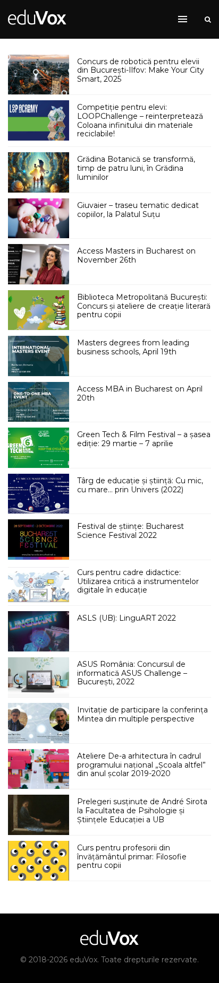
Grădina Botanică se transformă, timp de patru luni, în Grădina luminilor (136, 168)
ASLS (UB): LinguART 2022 (126, 618)
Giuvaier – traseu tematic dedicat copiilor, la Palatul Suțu (138, 210)
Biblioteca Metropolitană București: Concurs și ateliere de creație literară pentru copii (143, 306)
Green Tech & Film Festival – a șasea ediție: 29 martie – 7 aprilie (143, 439)
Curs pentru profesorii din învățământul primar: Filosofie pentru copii (132, 857)
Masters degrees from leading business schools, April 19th (133, 347)
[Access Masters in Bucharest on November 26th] (38, 264)
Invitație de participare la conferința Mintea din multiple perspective (142, 714)
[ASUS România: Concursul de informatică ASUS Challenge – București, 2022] (38, 677)
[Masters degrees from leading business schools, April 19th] (38, 356)
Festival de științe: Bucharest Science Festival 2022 (130, 530)
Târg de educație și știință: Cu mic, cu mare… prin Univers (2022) (140, 485)
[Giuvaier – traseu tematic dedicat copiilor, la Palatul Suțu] (38, 218)
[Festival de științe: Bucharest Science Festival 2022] (38, 539)
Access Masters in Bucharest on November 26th (136, 255)
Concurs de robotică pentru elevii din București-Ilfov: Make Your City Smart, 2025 (140, 70)
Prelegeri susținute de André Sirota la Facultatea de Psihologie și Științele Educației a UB (142, 810)
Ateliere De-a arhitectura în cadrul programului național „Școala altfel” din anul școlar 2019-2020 (141, 765)
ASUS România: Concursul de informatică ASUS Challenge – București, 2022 (132, 673)
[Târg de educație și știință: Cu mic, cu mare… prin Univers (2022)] (38, 494)
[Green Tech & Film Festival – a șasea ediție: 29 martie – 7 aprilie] (38, 448)
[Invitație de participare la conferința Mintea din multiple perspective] (38, 723)
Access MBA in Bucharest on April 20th (140, 393)
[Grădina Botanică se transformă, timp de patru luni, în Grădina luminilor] (38, 172)
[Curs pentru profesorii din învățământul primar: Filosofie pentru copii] (38, 861)
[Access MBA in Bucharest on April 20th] (38, 402)
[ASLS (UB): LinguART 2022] (38, 631)
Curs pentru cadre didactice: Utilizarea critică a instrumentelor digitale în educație (138, 581)
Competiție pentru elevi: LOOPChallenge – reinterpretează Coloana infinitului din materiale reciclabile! (140, 120)
